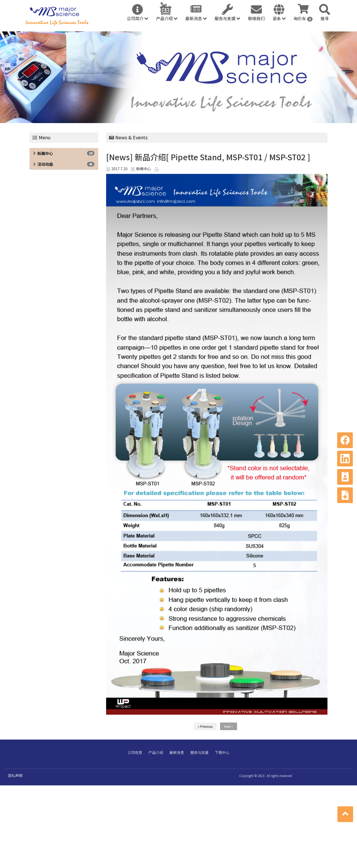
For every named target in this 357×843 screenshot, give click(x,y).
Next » (228, 726)
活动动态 (45, 164)
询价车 (302, 18)
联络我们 (256, 18)
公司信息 (135, 752)
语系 (277, 18)
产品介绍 (165, 18)
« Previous (205, 726)
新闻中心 (45, 153)
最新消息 (194, 18)
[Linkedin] (345, 458)
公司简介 (136, 18)
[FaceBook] (345, 440)
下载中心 (222, 752)
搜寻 (324, 18)
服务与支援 (226, 18)
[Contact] (345, 477)
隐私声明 (15, 775)
